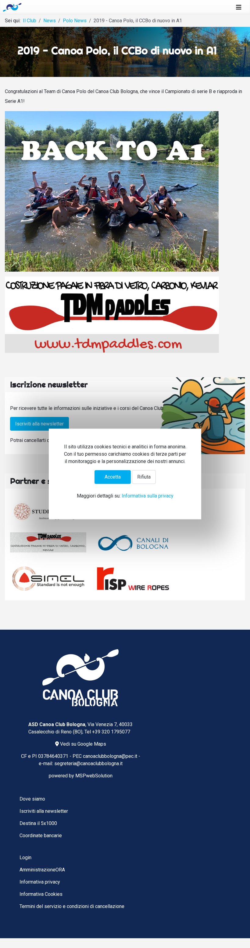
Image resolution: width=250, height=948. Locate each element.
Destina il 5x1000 (38, 823)
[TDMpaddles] (48, 542)
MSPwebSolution (93, 776)
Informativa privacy (40, 882)
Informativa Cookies (41, 894)
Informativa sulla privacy (147, 496)
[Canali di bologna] (134, 543)
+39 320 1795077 (111, 732)
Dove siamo (32, 799)
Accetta (113, 477)
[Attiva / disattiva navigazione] (238, 7)
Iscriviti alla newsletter (39, 424)
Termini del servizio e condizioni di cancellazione (72, 906)
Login (25, 857)
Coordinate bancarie (41, 835)
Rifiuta (144, 477)
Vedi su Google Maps (82, 744)
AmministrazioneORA (42, 870)
